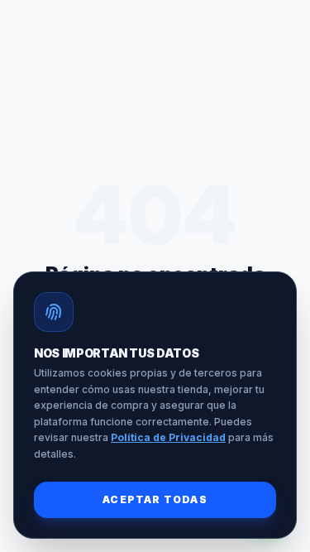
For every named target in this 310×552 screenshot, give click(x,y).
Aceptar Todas (155, 499)
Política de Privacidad (168, 437)
